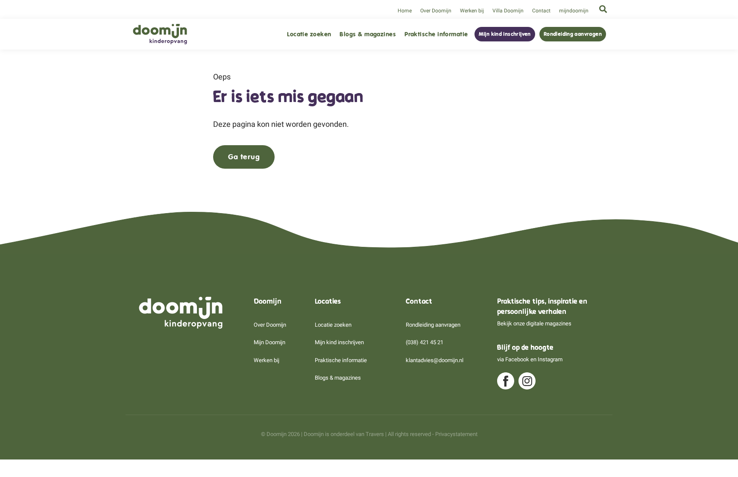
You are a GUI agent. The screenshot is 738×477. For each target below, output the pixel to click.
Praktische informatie (436, 34)
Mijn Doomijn (269, 342)
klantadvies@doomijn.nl (434, 360)
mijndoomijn (574, 11)
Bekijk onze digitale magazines (534, 323)
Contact (541, 11)
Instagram (550, 359)
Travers (375, 434)
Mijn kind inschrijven (505, 34)
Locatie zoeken (309, 34)
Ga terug (244, 156)
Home (405, 11)
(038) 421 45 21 (424, 342)
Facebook (517, 359)
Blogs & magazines (368, 34)
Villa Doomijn (508, 11)
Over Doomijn (435, 11)
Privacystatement (456, 434)
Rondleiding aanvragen (573, 34)
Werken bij (472, 11)
